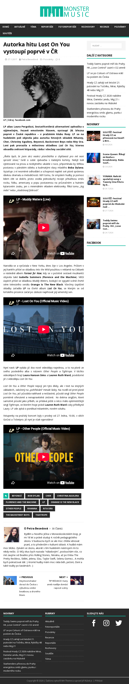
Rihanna (32, 508)
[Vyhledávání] (106, 46)
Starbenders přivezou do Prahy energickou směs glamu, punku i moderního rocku (104, 112)
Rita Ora (48, 508)
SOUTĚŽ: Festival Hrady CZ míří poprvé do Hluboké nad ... (113, 202)
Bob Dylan (34, 495)
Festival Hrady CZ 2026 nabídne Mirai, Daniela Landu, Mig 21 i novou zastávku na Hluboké (104, 99)
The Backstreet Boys (17, 515)
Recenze (104, 26)
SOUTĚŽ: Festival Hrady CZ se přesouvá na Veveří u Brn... (113, 136)
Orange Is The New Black (65, 502)
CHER (48, 495)
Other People (13, 508)
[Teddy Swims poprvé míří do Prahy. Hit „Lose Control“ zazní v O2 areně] (93, 227)
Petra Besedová (30, 59)
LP (43, 502)
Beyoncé (17, 495)
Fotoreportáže (67, 26)
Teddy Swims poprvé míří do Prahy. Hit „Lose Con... (112, 224)
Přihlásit (98, 680)
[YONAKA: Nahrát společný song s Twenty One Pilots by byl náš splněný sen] (93, 183)
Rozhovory (88, 26)
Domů (6, 26)
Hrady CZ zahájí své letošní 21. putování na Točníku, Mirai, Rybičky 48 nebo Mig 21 (106, 86)
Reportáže (47, 26)
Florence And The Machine (21, 502)
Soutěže (7, 33)
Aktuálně (19, 26)
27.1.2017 (12, 59)
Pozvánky (120, 26)
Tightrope (41, 515)
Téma (33, 26)
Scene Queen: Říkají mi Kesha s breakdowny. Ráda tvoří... (114, 158)
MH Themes (67, 680)
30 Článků (57, 528)
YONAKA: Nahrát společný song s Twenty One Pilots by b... (113, 180)
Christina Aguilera (68, 495)
